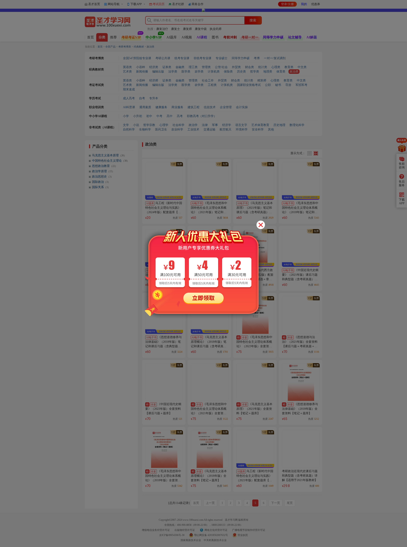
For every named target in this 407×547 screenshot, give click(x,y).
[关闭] (260, 225)
